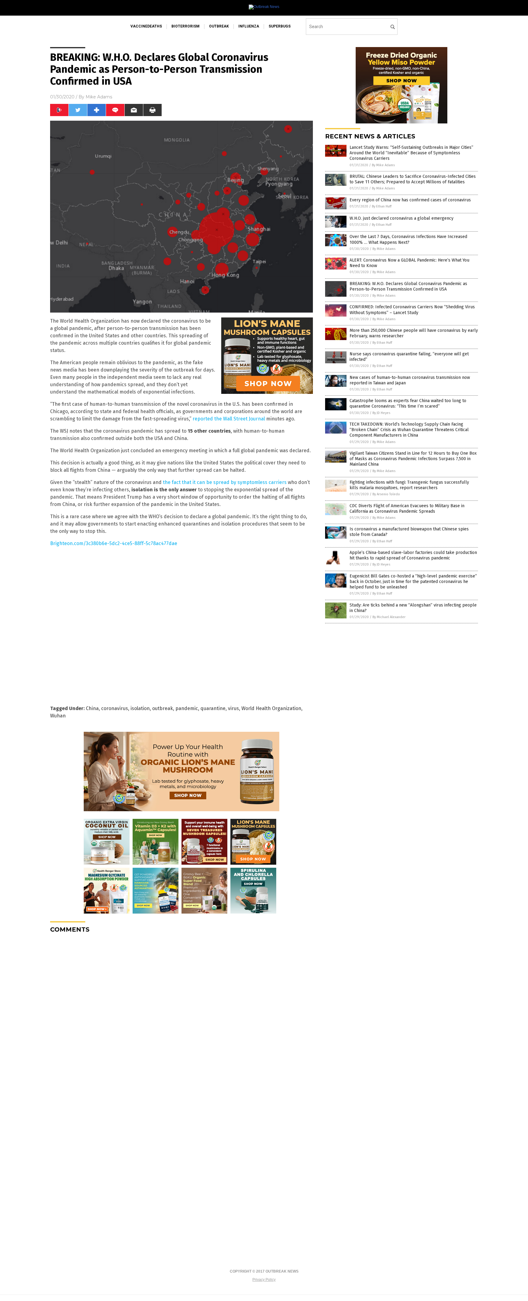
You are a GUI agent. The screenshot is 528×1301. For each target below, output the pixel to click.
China (92, 708)
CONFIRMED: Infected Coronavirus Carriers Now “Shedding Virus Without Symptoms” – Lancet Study (412, 309)
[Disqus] (181, 1014)
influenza (248, 26)
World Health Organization (271, 708)
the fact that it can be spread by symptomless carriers (225, 482)
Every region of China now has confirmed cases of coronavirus (410, 200)
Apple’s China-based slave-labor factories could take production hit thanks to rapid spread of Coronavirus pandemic (413, 555)
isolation (140, 708)
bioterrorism (185, 26)
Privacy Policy (264, 1279)
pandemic (186, 708)
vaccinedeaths (146, 26)
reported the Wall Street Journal (229, 419)
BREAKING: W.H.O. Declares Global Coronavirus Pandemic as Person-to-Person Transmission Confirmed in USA (408, 286)
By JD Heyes (381, 413)
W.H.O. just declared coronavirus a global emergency (401, 218)
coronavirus (114, 708)
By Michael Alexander (388, 617)
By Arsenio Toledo (386, 494)
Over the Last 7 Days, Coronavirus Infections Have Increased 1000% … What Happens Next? (408, 239)
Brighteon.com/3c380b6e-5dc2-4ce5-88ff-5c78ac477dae (113, 543)
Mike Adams (99, 97)
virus (233, 708)
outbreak (219, 26)
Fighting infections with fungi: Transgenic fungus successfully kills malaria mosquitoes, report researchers (409, 485)
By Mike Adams (383, 165)
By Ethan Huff (381, 206)
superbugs (280, 26)
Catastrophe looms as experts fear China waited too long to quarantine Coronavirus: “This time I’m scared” (408, 403)
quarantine (213, 708)
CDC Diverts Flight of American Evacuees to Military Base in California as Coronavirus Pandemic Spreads (407, 508)
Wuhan (58, 716)
